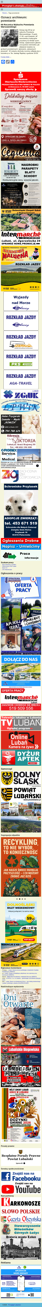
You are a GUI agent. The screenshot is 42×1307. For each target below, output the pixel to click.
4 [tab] (25, 899)
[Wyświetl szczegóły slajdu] (21, 867)
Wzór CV (4, 568)
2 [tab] (19, 899)
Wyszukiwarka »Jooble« (9, 564)
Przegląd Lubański (13, 5)
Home (4, 13)
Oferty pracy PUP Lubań (9, 566)
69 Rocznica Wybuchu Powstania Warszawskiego (17, 26)
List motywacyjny (7, 569)
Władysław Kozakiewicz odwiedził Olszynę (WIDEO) (22, 976)
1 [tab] (17, 899)
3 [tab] (22, 899)
